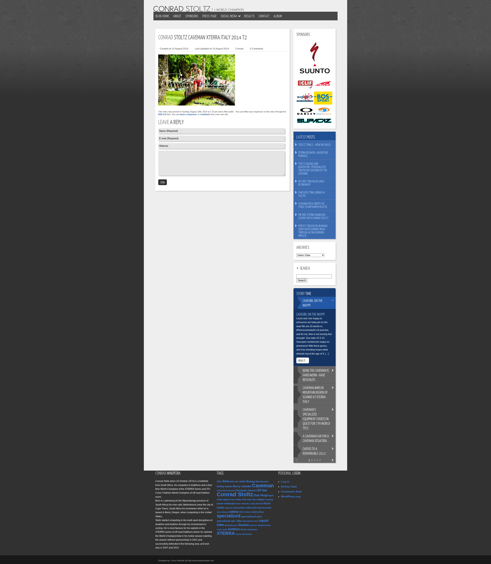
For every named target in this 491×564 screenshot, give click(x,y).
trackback (205, 114)
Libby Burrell (256, 503)
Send (162, 182)
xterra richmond (244, 534)
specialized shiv (250, 521)
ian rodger (258, 499)
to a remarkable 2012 (314, 450)
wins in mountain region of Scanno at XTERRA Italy (315, 394)
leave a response (188, 114)
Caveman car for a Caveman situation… (316, 438)
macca (228, 507)
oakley (234, 512)
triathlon (234, 529)
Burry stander (242, 486)
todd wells (222, 529)
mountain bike (242, 507)
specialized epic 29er (229, 520)
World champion (249, 529)
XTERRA (226, 533)
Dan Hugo (261, 495)
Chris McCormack (226, 490)
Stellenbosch (231, 525)
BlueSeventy (262, 481)
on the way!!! (313, 302)
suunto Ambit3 (257, 525)
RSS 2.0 (162, 114)
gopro (226, 499)
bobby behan (224, 486)
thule (268, 525)
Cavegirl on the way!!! (310, 314)
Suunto (243, 525)
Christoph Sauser (245, 490)
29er (219, 481)
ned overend (264, 507)
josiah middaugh (226, 503)
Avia (225, 481)
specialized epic (251, 516)
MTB (254, 508)
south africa (257, 512)
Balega (250, 481)
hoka (232, 499)
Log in (285, 481)
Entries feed (289, 486)
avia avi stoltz (237, 481)
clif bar (261, 490)
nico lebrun (222, 512)
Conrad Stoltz (235, 494)
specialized (228, 515)
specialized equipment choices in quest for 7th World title (316, 418)
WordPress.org (290, 496)
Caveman (263, 485)
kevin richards (242, 503)
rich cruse (244, 512)
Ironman (269, 499)
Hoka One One (243, 499)
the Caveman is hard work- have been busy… (316, 375)
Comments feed (291, 491)
